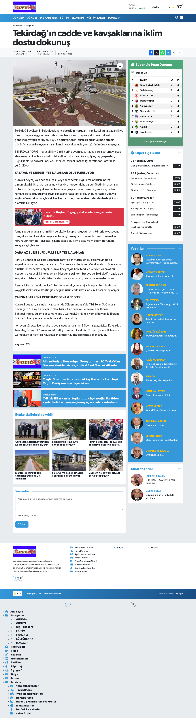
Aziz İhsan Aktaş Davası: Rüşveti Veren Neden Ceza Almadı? (161, 261)
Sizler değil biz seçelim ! (159, 380)
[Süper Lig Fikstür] (179, 153)
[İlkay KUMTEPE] (137, 319)
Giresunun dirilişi (155, 425)
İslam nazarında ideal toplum (162, 440)
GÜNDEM (18, 17)
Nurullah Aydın (155, 391)
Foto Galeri (17, 647)
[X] (20, 578)
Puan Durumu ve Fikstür (86, 561)
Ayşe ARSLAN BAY (155, 347)
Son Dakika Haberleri (85, 568)
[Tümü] (179, 248)
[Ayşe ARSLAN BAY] (137, 348)
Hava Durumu (81, 551)
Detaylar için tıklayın (155, 141)
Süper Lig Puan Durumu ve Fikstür (36, 701)
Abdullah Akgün (156, 421)
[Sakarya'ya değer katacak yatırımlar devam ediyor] (69, 460)
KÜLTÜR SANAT (96, 17)
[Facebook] (15, 578)
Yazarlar (15, 654)
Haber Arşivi (81, 571)
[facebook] (68, 604)
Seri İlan (15, 662)
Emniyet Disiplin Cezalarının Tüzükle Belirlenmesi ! (161, 366)
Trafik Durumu (81, 558)
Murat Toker (153, 491)
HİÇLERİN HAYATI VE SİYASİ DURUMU (160, 482)
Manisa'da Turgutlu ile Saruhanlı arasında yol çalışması (28, 476)
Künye (120, 547)
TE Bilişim (178, 594)
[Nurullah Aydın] (137, 393)
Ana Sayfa (16, 611)
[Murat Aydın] (137, 259)
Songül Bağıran (156, 332)
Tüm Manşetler (82, 564)
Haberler (17, 26)
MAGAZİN (114, 17)
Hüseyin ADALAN (155, 476)
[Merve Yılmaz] (137, 408)
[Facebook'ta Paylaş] (151, 52)
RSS (19, 594)
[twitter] (133, 604)
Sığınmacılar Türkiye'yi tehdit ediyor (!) (162, 306)
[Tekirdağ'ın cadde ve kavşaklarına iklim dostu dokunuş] (69, 93)
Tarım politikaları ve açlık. (160, 276)
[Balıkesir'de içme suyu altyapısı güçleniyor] (69, 429)
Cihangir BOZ (154, 436)
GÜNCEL (32, 17)
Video (14, 651)
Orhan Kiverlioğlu (157, 451)
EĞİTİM (64, 17)
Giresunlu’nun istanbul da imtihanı (160, 497)
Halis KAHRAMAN (155, 360)
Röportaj (16, 666)
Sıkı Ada (150, 376)
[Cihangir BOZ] (137, 438)
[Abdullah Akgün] (137, 423)
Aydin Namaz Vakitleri (85, 554)
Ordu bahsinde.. (155, 455)
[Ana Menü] (181, 17)
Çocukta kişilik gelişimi (158, 350)
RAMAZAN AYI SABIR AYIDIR (161, 336)
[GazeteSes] (24, 7)
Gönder (21, 524)
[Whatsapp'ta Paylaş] (162, 52)
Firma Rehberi (19, 658)
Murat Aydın (153, 255)
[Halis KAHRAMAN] (137, 363)
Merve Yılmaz (154, 406)
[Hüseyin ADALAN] (137, 479)
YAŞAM (30, 26)
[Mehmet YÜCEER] (137, 274)
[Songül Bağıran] (137, 334)
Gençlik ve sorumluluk (158, 395)
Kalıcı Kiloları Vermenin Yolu (161, 410)
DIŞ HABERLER (48, 17)
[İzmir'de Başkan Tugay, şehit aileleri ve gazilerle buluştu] (106, 429)
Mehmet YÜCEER (155, 272)
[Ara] (177, 17)
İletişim (154, 547)
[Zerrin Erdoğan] (137, 289)
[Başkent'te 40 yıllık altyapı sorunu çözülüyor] (106, 460)
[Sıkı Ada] (137, 378)
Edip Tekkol (153, 300)
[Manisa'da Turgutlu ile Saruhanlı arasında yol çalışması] (32, 460)
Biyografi (16, 670)
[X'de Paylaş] (156, 52)
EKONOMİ (78, 17)
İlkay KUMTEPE (154, 315)
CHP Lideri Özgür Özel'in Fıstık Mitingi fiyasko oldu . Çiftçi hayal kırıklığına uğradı (162, 291)
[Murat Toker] (137, 494)
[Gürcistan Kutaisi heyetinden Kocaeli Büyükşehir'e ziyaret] (32, 429)
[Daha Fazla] (168, 52)
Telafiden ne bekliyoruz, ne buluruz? (161, 321)
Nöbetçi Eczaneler (84, 547)
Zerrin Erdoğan (156, 285)
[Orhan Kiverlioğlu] (137, 453)
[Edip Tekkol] (137, 304)
